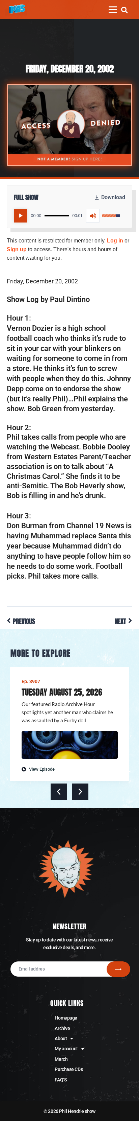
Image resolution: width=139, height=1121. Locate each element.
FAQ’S (60, 1079)
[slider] (57, 215)
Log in (115, 240)
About (61, 1038)
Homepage (66, 1018)
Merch (61, 1059)
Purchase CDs (69, 1069)
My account (66, 1048)
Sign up (17, 249)
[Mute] (93, 216)
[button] (124, 10)
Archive (62, 1028)
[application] (67, 216)
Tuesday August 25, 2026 (62, 692)
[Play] (20, 216)
